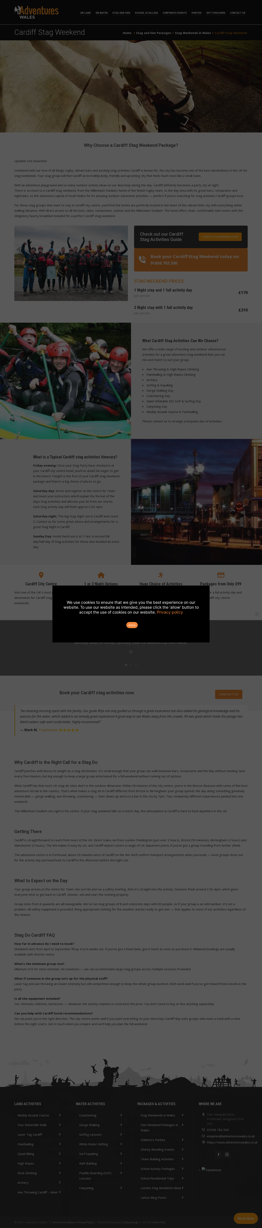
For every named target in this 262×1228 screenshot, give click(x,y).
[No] (257, 614)
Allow (132, 625)
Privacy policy (170, 612)
